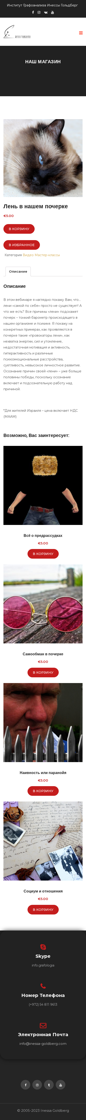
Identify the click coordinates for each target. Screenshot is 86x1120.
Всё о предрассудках (43, 535)
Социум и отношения (43, 891)
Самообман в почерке (43, 654)
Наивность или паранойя (43, 772)
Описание (18, 271)
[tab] (18, 271)
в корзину (19, 229)
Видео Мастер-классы (41, 255)
